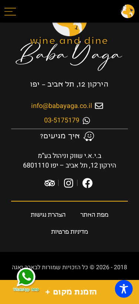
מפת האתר (94, 215)
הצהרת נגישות (48, 215)
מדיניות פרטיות (69, 232)
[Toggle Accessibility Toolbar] (123, 288)
